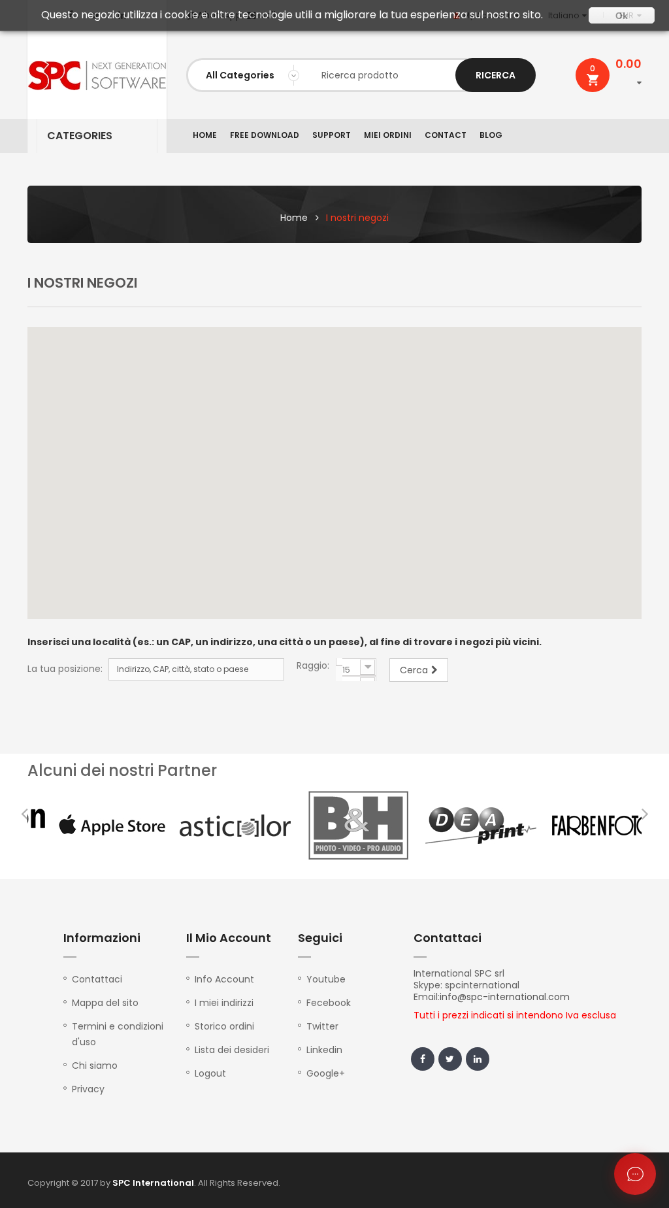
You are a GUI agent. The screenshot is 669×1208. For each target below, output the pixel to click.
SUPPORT (331, 135)
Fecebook (328, 1002)
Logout (210, 1073)
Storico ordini (224, 1026)
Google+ (325, 1073)
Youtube (326, 979)
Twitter (322, 1026)
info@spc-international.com (505, 996)
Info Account (224, 979)
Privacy (88, 1089)
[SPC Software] (97, 75)
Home (294, 218)
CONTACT (445, 135)
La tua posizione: (65, 669)
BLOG (491, 135)
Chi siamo (95, 1065)
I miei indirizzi (224, 1002)
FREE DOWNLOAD (264, 135)
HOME (205, 135)
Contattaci (97, 979)
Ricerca (495, 75)
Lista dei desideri (232, 1049)
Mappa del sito (105, 1002)
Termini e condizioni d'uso (117, 1034)
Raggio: (313, 665)
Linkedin (324, 1049)
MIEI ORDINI (388, 135)
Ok (621, 15)
